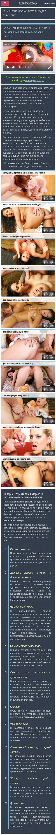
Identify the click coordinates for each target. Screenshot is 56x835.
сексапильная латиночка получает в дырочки (23, 34)
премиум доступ (34, 80)
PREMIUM (49, 3)
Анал (44, 28)
